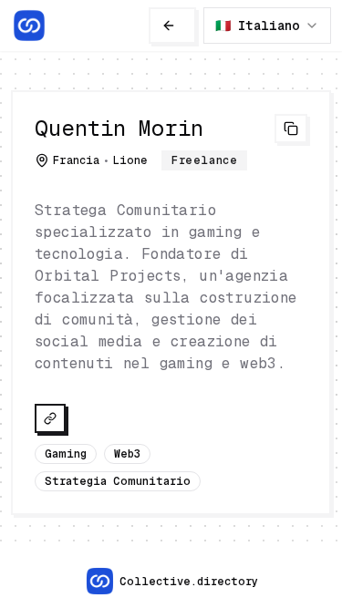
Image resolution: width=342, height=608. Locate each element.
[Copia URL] (291, 128)
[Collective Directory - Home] (29, 25)
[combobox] (267, 25)
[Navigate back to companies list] (172, 25)
